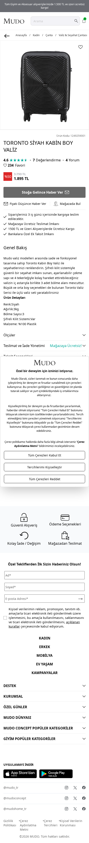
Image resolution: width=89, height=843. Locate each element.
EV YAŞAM (44, 664)
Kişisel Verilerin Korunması (71, 823)
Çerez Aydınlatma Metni (28, 825)
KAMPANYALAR (45, 672)
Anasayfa (21, 35)
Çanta (49, 35)
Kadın (36, 35)
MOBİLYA (44, 655)
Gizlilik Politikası (9, 823)
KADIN (44, 638)
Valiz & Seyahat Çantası (73, 35)
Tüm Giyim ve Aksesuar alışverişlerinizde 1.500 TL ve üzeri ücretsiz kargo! (45, 6)
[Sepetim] (84, 21)
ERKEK (44, 646)
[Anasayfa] (13, 21)
